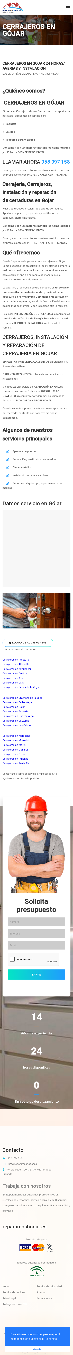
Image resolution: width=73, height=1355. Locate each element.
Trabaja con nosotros (27, 1186)
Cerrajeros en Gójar (14, 706)
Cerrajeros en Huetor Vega (18, 716)
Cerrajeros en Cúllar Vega (17, 702)
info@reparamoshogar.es (22, 1163)
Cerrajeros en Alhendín (16, 664)
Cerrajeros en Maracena (16, 735)
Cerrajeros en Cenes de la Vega (21, 687)
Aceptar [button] (37, 1349)
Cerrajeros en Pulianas (15, 758)
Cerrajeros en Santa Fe (16, 763)
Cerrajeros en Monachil (16, 740)
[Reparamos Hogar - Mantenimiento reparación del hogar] (13, 7)
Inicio (6, 1286)
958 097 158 (55, 162)
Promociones (44, 1298)
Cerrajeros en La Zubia (16, 720)
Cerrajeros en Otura (14, 754)
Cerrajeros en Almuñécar (17, 668)
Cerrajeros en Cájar (13, 682)
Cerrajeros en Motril (14, 744)
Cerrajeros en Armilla (15, 673)
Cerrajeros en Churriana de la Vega (22, 697)
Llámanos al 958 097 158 (28, 642)
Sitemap (41, 1292)
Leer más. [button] (51, 1338)
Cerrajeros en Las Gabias (17, 725)
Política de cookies (14, 1292)
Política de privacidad (49, 1286)
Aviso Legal (9, 1298)
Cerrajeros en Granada (15, 711)
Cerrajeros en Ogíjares (15, 749)
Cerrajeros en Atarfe (14, 678)
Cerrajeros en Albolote (16, 659)
